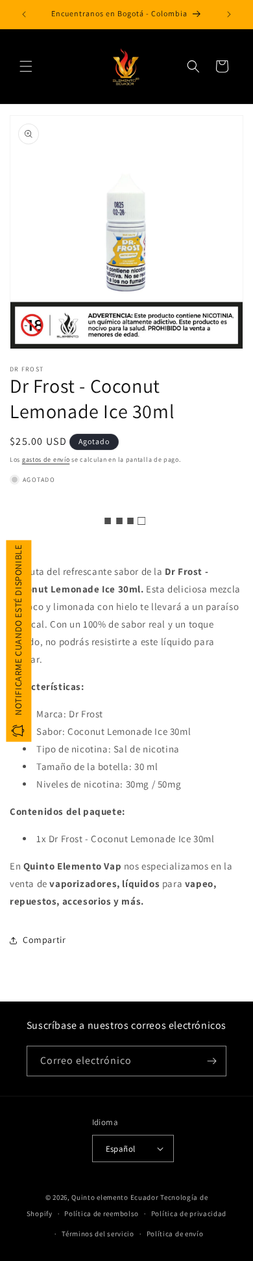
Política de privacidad (188, 1213)
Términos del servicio (98, 1233)
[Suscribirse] (211, 1061)
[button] (26, 66)
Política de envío (175, 1233)
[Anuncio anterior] (24, 14)
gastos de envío (46, 459)
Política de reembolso (101, 1213)
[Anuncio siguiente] (229, 14)
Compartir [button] (44, 940)
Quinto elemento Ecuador (114, 1197)
